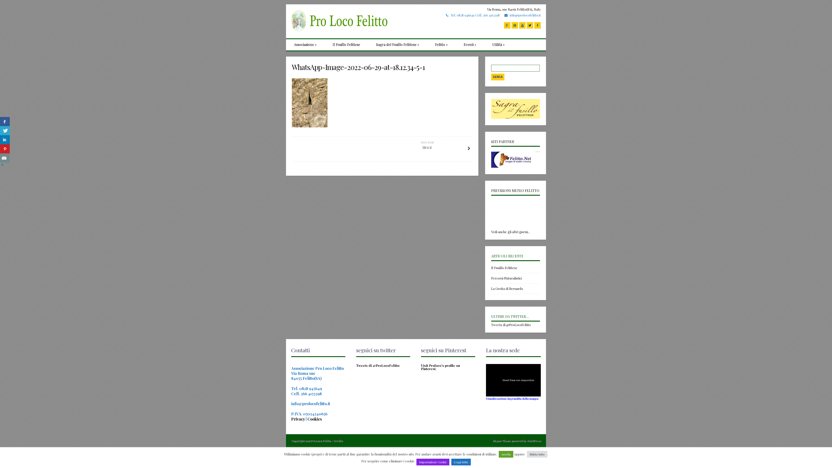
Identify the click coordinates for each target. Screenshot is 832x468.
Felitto (441, 44)
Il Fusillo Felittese (346, 44)
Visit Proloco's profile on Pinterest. (440, 367)
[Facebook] (537, 25)
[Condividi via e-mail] (5, 158)
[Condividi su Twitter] (5, 130)
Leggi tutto (461, 462)
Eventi (470, 44)
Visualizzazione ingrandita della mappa (512, 398)
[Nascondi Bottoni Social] (2, 165)
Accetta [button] (506, 454)
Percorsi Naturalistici (506, 278)
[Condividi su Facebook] (5, 121)
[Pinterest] (515, 25)
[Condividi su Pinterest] (5, 149)
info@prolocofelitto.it (525, 15)
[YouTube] (522, 25)
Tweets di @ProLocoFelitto (511, 325)
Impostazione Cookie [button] (433, 462)
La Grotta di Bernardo (507, 288)
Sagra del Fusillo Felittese (397, 44)
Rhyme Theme (502, 440)
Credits (338, 440)
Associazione (305, 44)
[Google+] (507, 25)
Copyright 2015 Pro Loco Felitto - (312, 440)
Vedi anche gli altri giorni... (510, 232)
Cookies (314, 419)
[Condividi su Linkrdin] (5, 140)
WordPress (533, 440)
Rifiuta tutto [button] (537, 454)
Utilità (498, 44)
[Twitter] (530, 25)
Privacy (298, 419)
